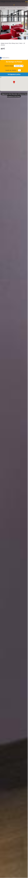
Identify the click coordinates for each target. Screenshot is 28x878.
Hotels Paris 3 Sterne (12, 7)
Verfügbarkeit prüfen (14, 74)
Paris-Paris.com (3, 7)
